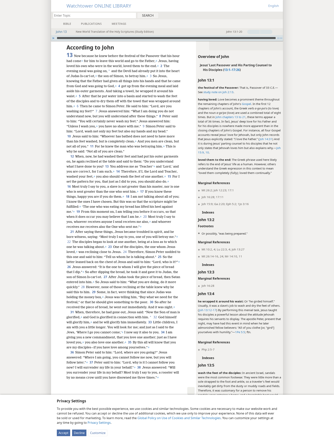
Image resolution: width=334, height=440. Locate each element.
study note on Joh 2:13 (218, 92)
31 (72, 312)
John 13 (61, 32)
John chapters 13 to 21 (231, 117)
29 (94, 292)
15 (170, 176)
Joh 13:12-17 (207, 310)
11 (92, 146)
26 (69, 267)
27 (106, 277)
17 (142, 191)
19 (78, 211)
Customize (98, 433)
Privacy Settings (99, 422)
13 (107, 166)
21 (72, 232)
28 (83, 287)
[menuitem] (278, 15)
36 (72, 352)
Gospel (246, 104)
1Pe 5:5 (240, 332)
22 (69, 242)
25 (160, 257)
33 (150, 322)
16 (69, 186)
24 (125, 252)
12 (72, 156)
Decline (79, 433)
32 (155, 317)
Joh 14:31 (266, 139)
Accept (63, 433)
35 (130, 342)
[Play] (53, 38)
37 (91, 362)
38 (139, 367)
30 (152, 302)
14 (118, 171)
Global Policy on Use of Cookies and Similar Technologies (179, 418)
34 (163, 332)
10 (69, 136)
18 (128, 196)
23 (110, 247)
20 (145, 216)
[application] (167, 38)
